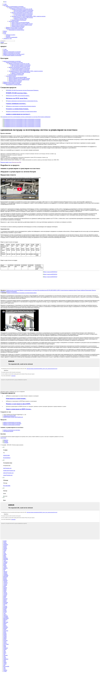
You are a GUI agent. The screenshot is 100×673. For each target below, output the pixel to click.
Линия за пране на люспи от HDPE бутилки (21, 24)
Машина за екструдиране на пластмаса (15, 27)
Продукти (5, 5)
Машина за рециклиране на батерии (14, 28)
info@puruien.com (13, 417)
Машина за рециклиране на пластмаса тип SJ (21, 12)
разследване (3, 437)
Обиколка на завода (10, 34)
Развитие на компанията (11, 37)
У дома (5, 4)
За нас (4, 33)
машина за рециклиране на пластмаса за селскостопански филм (21, 292)
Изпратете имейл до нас (6, 162)
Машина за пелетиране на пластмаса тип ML (21, 8)
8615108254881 (6, 485)
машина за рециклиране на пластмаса (14, 6)
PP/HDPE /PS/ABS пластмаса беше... (16, 93)
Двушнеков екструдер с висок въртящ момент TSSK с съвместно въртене (28, 16)
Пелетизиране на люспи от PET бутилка (23, 17)
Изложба (8, 36)
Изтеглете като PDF (16, 162)
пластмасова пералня (14, 21)
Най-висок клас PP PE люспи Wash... (17, 98)
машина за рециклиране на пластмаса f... (18, 114)
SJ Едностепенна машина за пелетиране (23, 13)
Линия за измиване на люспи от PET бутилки (22, 23)
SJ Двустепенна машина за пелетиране (23, 15)
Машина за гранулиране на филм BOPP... (18, 404)
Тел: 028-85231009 (9, 415)
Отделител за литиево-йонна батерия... (17, 109)
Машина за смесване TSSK (20, 18)
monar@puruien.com (7, 475)
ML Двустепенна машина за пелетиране (23, 11)
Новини (5, 31)
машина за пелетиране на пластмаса (17, 7)
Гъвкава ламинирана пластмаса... (16, 103)
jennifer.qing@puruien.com (9, 470)
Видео (4, 32)
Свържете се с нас (7, 38)
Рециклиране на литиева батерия (16, 29)
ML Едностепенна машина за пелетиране (23, 10)
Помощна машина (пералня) (18, 26)
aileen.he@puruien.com (8, 472)
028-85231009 (6, 455)
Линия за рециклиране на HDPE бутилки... (19, 409)
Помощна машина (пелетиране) (18, 20)
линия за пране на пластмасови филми (20, 22)
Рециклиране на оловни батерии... (16, 398)
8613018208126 (6, 457)
